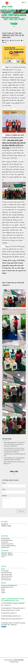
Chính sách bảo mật (5, 578)
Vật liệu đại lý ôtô (5, 547)
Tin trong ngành (5, 570)
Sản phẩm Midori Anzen (6, 540)
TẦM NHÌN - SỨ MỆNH (6, 526)
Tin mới (3, 569)
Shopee (3, 589)
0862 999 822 (6, 613)
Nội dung (4, 495)
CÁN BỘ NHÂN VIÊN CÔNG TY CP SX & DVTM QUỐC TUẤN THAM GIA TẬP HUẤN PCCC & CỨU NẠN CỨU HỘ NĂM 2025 (14, 444)
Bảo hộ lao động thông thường (8, 545)
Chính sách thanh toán (6, 572)
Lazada (3, 590)
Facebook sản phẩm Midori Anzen (9, 585)
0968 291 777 (13, 613)
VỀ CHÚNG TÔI (4, 524)
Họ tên (4, 483)
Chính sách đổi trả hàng (6, 576)
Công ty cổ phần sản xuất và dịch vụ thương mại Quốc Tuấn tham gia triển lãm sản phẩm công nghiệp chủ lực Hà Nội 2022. (14, 450)
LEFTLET (3, 556)
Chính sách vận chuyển (6, 574)
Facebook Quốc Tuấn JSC (7, 587)
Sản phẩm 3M (4, 542)
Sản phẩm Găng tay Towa (7, 543)
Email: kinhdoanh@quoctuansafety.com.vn (11, 616)
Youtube (3, 592)
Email (4, 489)
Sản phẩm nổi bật (5, 538)
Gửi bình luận (21, 511)
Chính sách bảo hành (6, 579)
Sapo (17, 661)
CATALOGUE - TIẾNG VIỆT (7, 555)
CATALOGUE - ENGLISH (6, 553)
